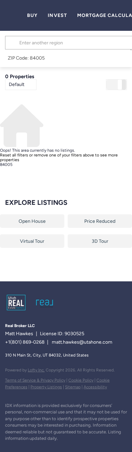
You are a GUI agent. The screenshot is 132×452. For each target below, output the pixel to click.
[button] (13, 42)
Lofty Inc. (36, 370)
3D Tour (100, 241)
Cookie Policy (80, 380)
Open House (32, 221)
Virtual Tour (32, 241)
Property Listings (46, 387)
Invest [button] (57, 15)
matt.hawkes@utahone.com (82, 342)
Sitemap (73, 387)
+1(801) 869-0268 (25, 342)
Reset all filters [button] (14, 155)
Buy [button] (32, 15)
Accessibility (95, 387)
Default (16, 84)
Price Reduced (99, 221)
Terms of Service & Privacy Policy (35, 380)
